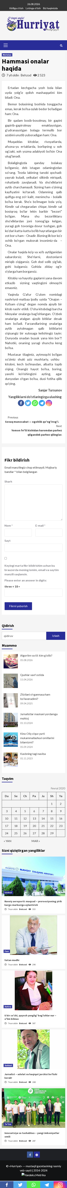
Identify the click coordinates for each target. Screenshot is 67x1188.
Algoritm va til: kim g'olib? (36, 655)
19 (25, 825)
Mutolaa (7, 54)
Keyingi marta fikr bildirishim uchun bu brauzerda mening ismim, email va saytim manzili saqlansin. (31, 570)
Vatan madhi (11, 960)
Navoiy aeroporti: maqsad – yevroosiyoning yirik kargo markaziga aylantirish (33, 903)
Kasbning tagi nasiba (33, 753)
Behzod (26, 75)
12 (25, 818)
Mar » (35, 841)
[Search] (61, 45)
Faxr (7, 951)
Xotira (8, 1006)
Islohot (8, 892)
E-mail (40, 525)
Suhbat (8, 1065)
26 (25, 833)
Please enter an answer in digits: (25, 580)
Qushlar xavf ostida (32, 674)
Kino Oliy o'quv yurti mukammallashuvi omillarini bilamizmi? (37, 738)
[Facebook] (21, 403)
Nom (8, 525)
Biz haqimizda (50, 8)
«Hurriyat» (15, 1166)
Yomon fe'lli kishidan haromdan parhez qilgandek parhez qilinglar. (36, 430)
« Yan (7, 841)
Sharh (8, 481)
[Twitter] (28, 403)
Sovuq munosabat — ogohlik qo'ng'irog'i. (32, 419)
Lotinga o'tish (33, 8)
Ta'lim (8, 1124)
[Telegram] (42, 403)
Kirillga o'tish (16, 8)
